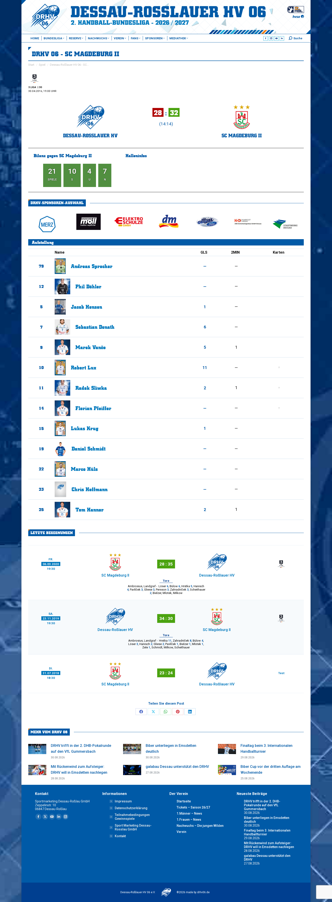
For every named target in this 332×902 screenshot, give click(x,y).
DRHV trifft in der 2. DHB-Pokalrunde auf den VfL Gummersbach (81, 748)
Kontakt (120, 836)
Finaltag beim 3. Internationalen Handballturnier (266, 748)
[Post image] (37, 749)
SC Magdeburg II (242, 135)
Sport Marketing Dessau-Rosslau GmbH (133, 827)
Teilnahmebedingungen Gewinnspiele (132, 816)
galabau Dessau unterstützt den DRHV (177, 766)
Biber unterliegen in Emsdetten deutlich (171, 748)
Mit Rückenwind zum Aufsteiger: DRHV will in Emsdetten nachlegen (79, 769)
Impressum (123, 801)
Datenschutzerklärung (131, 808)
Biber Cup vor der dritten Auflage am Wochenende (271, 769)
